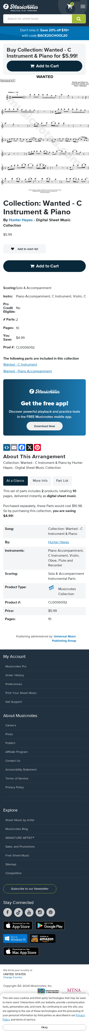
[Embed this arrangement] (6, 447)
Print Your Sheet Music (21, 693)
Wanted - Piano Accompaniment (27, 371)
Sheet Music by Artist (19, 820)
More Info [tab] (40, 481)
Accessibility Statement (21, 769)
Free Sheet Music (17, 855)
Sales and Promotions (20, 846)
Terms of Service (17, 778)
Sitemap (10, 864)
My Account (14, 656)
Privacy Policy (14, 787)
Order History (14, 675)
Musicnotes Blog (16, 829)
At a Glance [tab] (15, 481)
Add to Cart (47, 266)
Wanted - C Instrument (20, 364)
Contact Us (12, 760)
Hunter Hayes (21, 220)
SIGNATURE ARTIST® (19, 837)
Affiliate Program (16, 751)
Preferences (13, 684)
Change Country (12, 977)
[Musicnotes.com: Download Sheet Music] (20, 7)
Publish (10, 743)
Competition (13, 873)
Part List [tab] (62, 481)
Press (9, 734)
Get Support (13, 701)
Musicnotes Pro (15, 666)
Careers (10, 725)
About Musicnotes (20, 716)
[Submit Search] (79, 18)
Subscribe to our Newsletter (30, 888)
